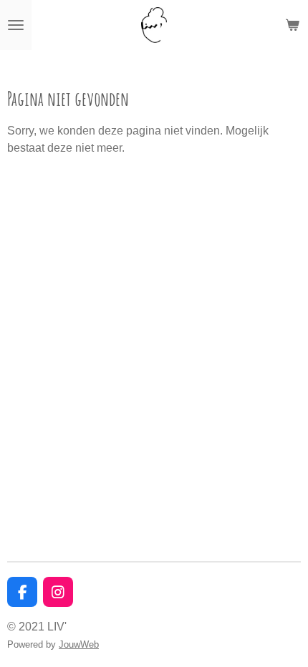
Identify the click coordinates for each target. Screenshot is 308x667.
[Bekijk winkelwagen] (292, 25)
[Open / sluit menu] (16, 25)
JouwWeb (79, 644)
